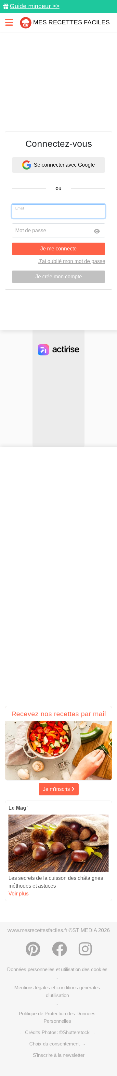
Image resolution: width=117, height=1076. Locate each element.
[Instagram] (85, 949)
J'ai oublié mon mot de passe (71, 261)
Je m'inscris (57, 789)
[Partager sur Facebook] (59, 949)
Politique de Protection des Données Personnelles (57, 1017)
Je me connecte (58, 248)
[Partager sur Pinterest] (33, 949)
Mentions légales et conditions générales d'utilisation (57, 991)
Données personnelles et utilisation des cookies (57, 969)
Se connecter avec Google (64, 165)
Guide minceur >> (34, 6)
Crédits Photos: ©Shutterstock (57, 1032)
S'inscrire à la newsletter (58, 1055)
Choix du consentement (54, 1043)
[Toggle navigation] (9, 22)
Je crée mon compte (58, 276)
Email (19, 208)
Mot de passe (30, 230)
